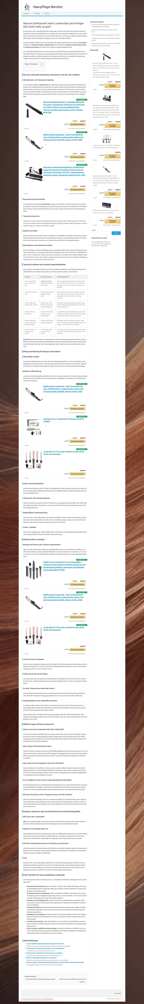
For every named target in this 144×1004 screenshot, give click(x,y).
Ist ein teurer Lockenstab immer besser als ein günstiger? (46, 948)
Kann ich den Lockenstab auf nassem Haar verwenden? (44, 953)
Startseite (26, 13)
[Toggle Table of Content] (41, 64)
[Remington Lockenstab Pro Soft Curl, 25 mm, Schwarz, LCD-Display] (106, 205)
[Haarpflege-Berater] (26, 10)
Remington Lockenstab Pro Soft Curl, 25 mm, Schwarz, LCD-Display (106, 211)
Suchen (94, 230)
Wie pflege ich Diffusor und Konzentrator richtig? (105, 35)
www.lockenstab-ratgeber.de (102, 244)
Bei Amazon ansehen (77, 124)
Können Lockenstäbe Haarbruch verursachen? (42, 958)
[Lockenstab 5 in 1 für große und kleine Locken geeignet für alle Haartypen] (106, 138)
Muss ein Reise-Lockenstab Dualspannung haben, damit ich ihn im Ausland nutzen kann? (55, 962)
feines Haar (62, 503)
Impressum (117, 993)
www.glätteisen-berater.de (101, 242)
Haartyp (45, 695)
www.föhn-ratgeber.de (100, 245)
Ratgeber (37, 13)
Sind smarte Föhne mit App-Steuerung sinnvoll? (40, 979)
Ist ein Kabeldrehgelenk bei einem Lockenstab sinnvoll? (45, 943)
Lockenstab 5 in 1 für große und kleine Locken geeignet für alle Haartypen (106, 146)
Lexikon (46, 13)
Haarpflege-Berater (48, 7)
